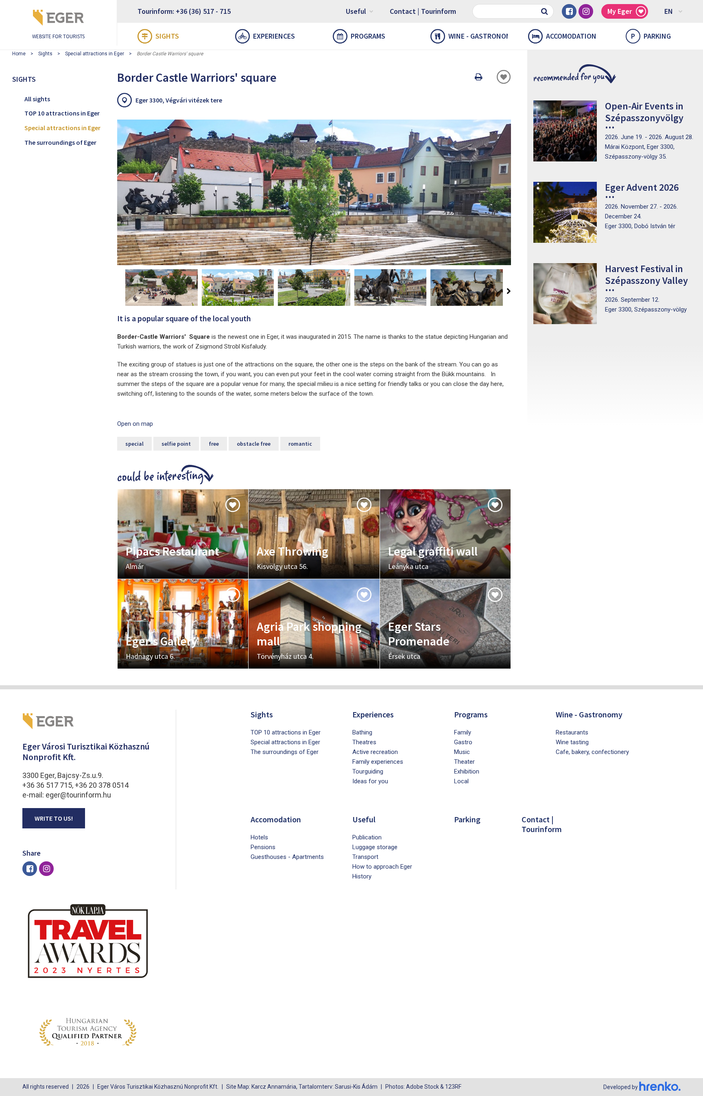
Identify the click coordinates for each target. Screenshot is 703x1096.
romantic (300, 443)
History (361, 876)
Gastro (463, 742)
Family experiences (377, 761)
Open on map (135, 423)
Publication (367, 837)
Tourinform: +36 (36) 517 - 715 (184, 11)
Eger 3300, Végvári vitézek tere (178, 100)
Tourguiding (367, 771)
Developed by (621, 1087)
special (134, 443)
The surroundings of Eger (60, 142)
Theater (464, 761)
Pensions (263, 847)
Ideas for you (370, 781)
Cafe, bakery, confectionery (592, 752)
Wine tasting (572, 742)
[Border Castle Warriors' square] (314, 192)
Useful (356, 11)
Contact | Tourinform (423, 11)
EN (668, 11)
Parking (651, 36)
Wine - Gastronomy (478, 36)
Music (462, 752)
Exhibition (466, 771)
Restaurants (572, 732)
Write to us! (54, 818)
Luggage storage (374, 847)
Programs (368, 36)
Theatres (364, 742)
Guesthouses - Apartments (287, 857)
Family (462, 732)
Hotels (259, 837)
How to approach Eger (382, 866)
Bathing (362, 732)
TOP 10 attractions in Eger (62, 113)
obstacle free (254, 443)
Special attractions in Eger (94, 54)
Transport (365, 857)
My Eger (619, 11)
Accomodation (571, 36)
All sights (37, 99)
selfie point (176, 443)
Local (461, 781)
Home (19, 54)
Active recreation (375, 752)
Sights (167, 36)
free (214, 443)
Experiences (274, 36)
